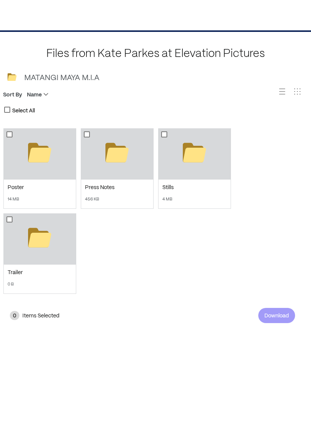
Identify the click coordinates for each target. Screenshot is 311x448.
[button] (285, 94)
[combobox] (7, 110)
